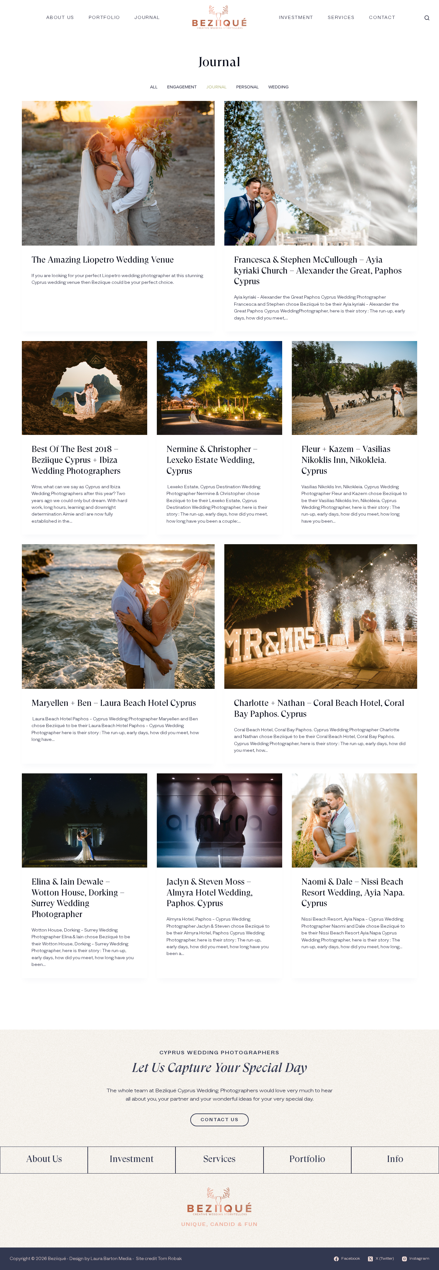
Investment (296, 18)
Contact (382, 18)
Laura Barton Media (111, 1258)
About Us (60, 18)
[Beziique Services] (219, 1160)
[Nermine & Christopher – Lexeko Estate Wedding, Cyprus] (219, 388)
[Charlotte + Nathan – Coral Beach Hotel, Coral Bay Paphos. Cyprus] (320, 616)
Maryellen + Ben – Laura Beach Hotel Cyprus (113, 703)
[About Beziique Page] (43, 1160)
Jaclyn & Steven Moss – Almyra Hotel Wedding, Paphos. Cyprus (209, 893)
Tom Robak (170, 1258)
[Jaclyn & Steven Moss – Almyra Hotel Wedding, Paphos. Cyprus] (219, 820)
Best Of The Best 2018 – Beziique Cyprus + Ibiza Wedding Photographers (76, 461)
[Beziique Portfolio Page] (307, 1160)
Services (341, 18)
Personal (247, 86)
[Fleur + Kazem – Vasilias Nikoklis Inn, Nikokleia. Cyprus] (354, 388)
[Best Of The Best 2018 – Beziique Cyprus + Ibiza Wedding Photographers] (84, 388)
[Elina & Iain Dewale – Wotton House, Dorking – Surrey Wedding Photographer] (84, 820)
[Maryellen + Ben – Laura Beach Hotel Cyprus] (118, 616)
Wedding (278, 86)
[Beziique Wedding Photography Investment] (131, 1160)
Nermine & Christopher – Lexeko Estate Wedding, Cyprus (211, 461)
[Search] (427, 17)
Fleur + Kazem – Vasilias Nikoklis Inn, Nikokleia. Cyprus (345, 461)
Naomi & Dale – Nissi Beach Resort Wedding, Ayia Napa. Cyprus (353, 893)
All (153, 86)
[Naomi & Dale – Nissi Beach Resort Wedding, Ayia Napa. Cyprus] (354, 820)
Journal (147, 18)
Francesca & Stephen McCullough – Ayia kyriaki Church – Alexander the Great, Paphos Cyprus (318, 271)
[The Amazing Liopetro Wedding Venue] (118, 173)
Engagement (182, 86)
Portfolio (104, 18)
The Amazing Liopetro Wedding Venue (102, 260)
